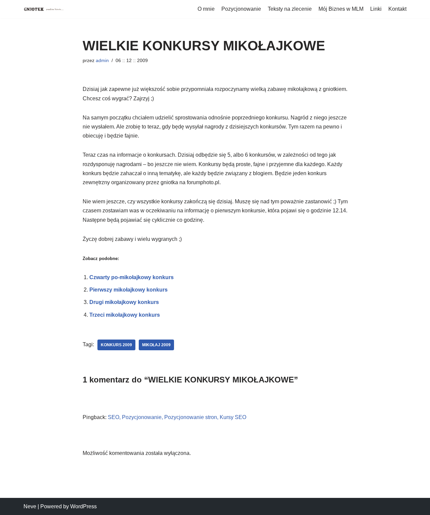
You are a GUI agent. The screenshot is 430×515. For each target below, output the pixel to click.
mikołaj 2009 (156, 345)
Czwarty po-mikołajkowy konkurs (131, 277)
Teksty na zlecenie (290, 9)
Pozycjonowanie (241, 9)
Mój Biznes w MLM (340, 9)
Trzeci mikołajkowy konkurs (124, 315)
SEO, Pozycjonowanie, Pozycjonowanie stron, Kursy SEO (177, 417)
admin (102, 60)
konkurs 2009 (116, 345)
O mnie (206, 9)
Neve (30, 506)
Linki (376, 9)
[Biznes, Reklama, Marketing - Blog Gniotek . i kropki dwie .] (44, 9)
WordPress (83, 506)
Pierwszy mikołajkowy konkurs (128, 290)
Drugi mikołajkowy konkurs (124, 302)
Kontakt (397, 9)
